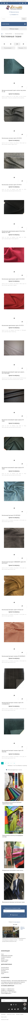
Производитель (4, 972)
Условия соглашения (6, 957)
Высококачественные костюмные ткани (13, 902)
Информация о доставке (7, 955)
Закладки (3, 1014)
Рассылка (3, 970)
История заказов (5, 969)
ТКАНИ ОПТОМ (8, 33)
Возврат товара (4, 960)
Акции (2, 973)
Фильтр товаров (14, 28)
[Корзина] (22, 3)
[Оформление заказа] (25, 3)
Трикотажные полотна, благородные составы (12, 836)
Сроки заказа (4, 961)
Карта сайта (4, 1017)
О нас (2, 954)
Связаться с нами (11, 1014)
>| (14, 763)
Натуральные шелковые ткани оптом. (12, 870)
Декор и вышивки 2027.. (23, 928)
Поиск (23, 18)
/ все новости (17, 922)
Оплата (3, 958)
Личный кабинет (5, 967)
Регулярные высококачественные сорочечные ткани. (11, 803)
